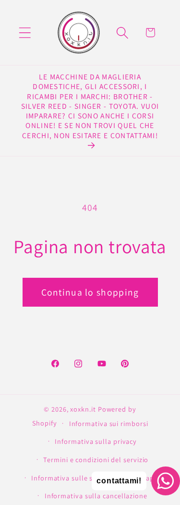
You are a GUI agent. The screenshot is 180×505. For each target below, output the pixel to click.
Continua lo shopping (90, 292)
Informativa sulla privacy (96, 441)
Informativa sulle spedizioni (76, 477)
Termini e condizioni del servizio (95, 459)
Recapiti (147, 477)
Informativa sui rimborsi (108, 423)
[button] (24, 32)
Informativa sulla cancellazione (96, 495)
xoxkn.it (83, 409)
